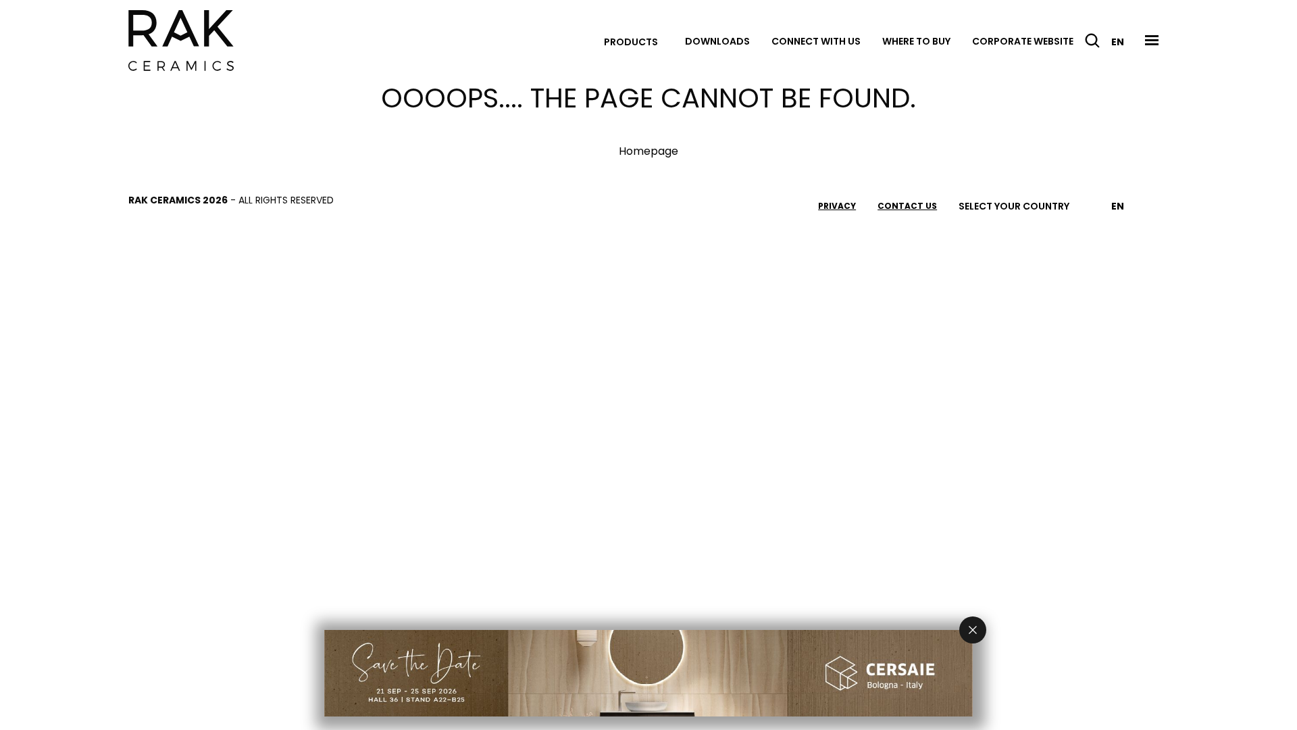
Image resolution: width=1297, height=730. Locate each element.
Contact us (907, 206)
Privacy (837, 206)
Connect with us (816, 41)
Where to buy (916, 41)
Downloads (717, 41)
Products (631, 42)
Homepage (648, 151)
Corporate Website (1022, 41)
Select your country (1014, 206)
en (1117, 42)
